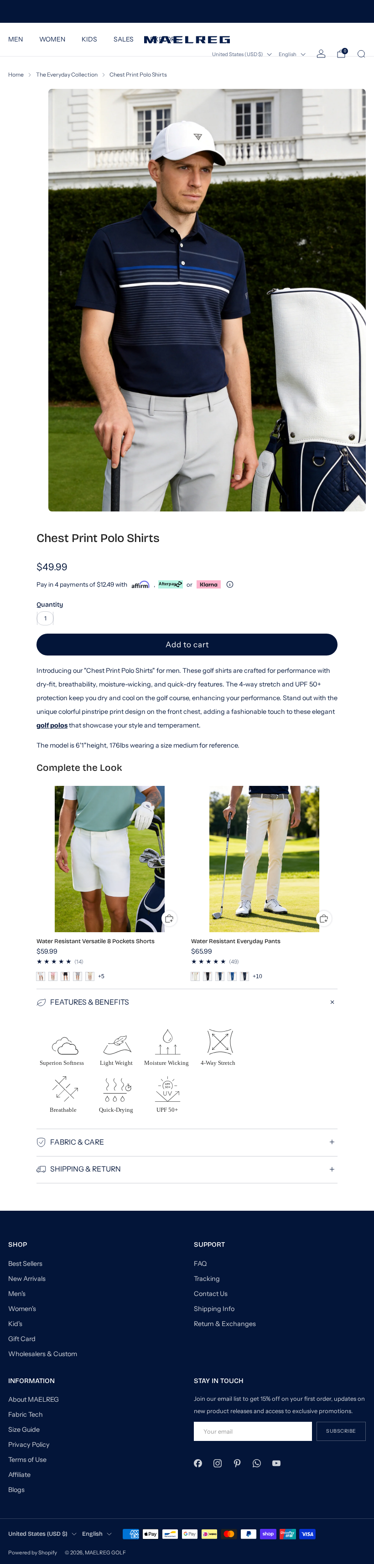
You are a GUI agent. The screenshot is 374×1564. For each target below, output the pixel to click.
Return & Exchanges (225, 1324)
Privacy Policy (29, 1444)
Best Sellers (25, 1263)
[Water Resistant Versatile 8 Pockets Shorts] (109, 859)
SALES (124, 39)
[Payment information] (230, 584)
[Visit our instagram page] (217, 1463)
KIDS (89, 39)
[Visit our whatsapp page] (257, 1463)
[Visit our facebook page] (198, 1463)
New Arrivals (27, 1279)
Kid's (15, 1324)
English (287, 54)
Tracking (207, 1279)
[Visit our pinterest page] (237, 1463)
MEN (15, 39)
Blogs (16, 1490)
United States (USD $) (237, 54)
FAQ (200, 1263)
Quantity (49, 605)
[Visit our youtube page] (276, 1463)
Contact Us (211, 1294)
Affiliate (19, 1475)
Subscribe (341, 1431)
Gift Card (22, 1339)
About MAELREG (33, 1399)
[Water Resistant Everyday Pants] (264, 859)
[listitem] (187, 11)
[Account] (321, 53)
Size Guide (24, 1429)
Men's (17, 1294)
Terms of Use (27, 1460)
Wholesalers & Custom (42, 1354)
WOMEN (52, 39)
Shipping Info (214, 1309)
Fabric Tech (25, 1414)
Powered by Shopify (32, 1552)
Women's (22, 1309)
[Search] (361, 53)
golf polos (52, 725)
